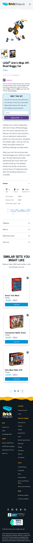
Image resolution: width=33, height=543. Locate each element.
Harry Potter (21, 433)
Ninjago (5, 70)
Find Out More (12, 91)
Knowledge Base (7, 434)
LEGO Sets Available (8, 446)
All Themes (21, 457)
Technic (20, 454)
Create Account (22, 410)
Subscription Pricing (7, 450)
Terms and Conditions (24, 486)
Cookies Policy (22, 467)
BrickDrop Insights (23, 495)
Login (19, 414)
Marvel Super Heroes (24, 440)
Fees (19, 474)
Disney (20, 429)
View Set (16, 305)
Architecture (21, 422)
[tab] (4, 54)
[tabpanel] (16, 31)
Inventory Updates (23, 499)
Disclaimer (21, 470)
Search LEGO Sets (7, 443)
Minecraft (20, 443)
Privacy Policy (22, 477)
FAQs (3, 430)
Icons (19, 436)
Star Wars (21, 450)
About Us (4, 453)
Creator (20, 426)
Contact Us (5, 427)
